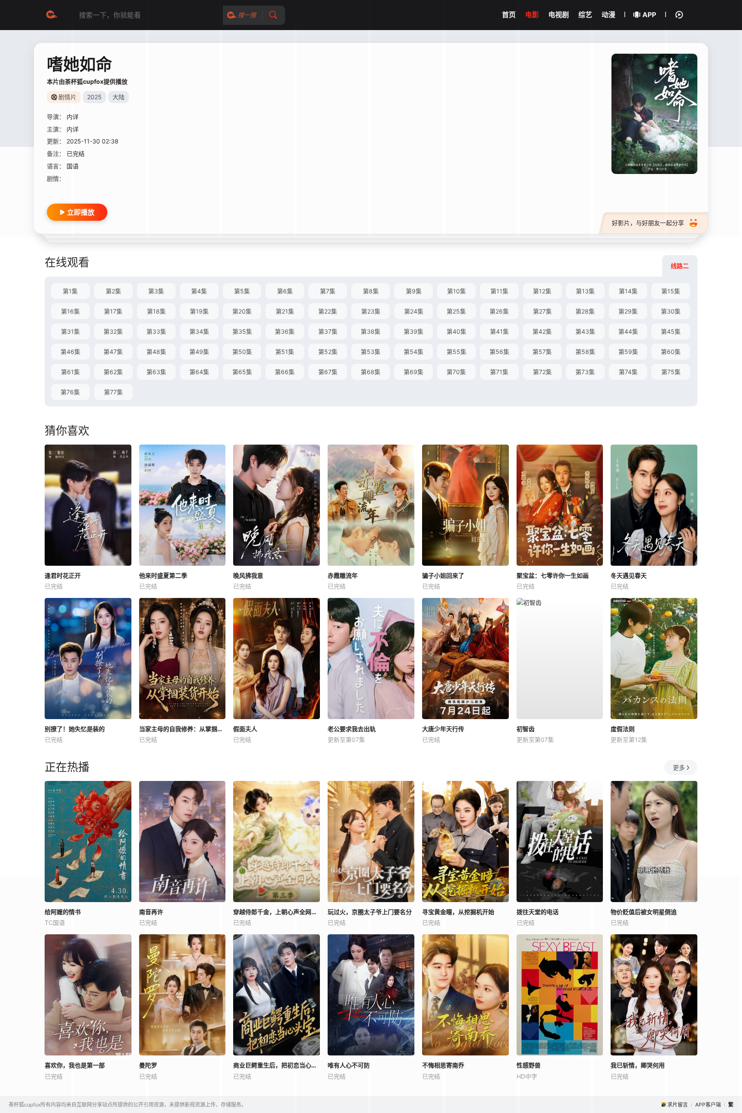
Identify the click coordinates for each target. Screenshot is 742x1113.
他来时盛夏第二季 (163, 575)
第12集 (542, 291)
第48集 (156, 351)
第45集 (671, 331)
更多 (679, 767)
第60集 (671, 351)
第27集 (542, 311)
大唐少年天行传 (443, 728)
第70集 (456, 371)
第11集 (499, 291)
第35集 (242, 331)
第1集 (70, 291)
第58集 (585, 351)
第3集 (156, 291)
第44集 (628, 331)
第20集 (242, 311)
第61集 (70, 371)
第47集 (113, 351)
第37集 (328, 331)
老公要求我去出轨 (352, 728)
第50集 (242, 351)
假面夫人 (245, 728)
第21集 (285, 311)
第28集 (585, 311)
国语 (73, 166)
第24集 (413, 311)
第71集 (499, 371)
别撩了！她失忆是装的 (75, 728)
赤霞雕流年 (343, 575)
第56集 (499, 351)
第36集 (285, 331)
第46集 (70, 351)
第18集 (156, 311)
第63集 (156, 371)
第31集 (70, 331)
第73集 (585, 371)
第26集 (499, 311)
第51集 (284, 351)
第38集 (370, 331)
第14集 (628, 291)
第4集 (199, 291)
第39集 (413, 331)
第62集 (113, 371)
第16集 (70, 311)
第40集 (456, 331)
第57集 (542, 351)
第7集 (327, 291)
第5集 (242, 291)
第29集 (628, 311)
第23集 (370, 311)
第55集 (456, 351)
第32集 (113, 331)
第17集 (113, 311)
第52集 (328, 351)
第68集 (370, 371)
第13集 (585, 291)
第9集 (414, 291)
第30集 (671, 311)
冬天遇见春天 (629, 575)
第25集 (456, 311)
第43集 (585, 331)
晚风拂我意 (248, 575)
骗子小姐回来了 (443, 575)
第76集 (70, 392)
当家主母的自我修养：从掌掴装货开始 (182, 728)
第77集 (113, 392)
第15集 (670, 291)
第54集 (413, 351)
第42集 (542, 331)
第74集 (628, 371)
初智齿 (526, 728)
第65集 (242, 371)
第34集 (199, 331)
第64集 (199, 371)
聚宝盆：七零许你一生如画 (553, 575)
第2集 (113, 291)
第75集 (671, 371)
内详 (73, 116)
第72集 (542, 371)
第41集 (499, 331)
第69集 (413, 371)
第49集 (199, 351)
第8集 (371, 291)
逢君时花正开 (63, 575)
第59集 (628, 351)
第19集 (199, 311)
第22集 (327, 311)
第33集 (156, 331)
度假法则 (623, 728)
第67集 (328, 371)
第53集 (370, 351)
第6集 (285, 291)
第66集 (285, 371)
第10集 (456, 291)
